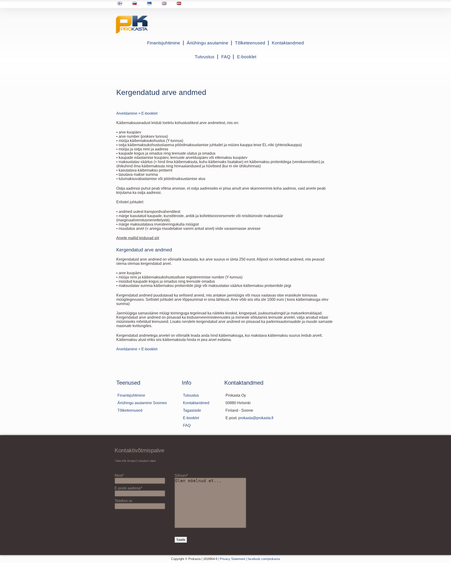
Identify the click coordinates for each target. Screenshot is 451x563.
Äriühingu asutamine (207, 42)
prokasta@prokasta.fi (255, 418)
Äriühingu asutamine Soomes (142, 403)
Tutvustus (204, 56)
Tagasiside (192, 410)
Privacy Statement (232, 559)
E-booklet (246, 56)
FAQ (225, 56)
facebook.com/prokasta (264, 559)
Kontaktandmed (288, 42)
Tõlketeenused (250, 42)
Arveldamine (126, 113)
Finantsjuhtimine (163, 42)
